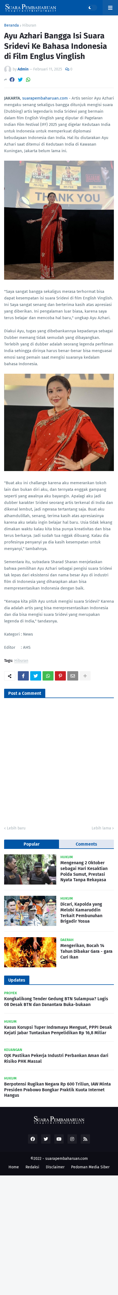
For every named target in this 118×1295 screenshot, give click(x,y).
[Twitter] (20, 79)
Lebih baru (16, 828)
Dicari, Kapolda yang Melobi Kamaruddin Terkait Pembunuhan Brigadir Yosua (81, 913)
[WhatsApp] (28, 79)
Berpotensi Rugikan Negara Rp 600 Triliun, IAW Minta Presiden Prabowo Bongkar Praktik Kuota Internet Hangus (57, 1089)
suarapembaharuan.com (45, 98)
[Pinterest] (60, 676)
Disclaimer (55, 1167)
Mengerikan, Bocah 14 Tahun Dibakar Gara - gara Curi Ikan (86, 951)
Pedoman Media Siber (90, 1167)
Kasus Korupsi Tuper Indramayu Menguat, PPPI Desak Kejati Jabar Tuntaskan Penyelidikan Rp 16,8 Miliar (58, 1030)
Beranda (11, 25)
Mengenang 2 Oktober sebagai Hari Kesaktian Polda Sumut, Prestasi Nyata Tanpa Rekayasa (84, 871)
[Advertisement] (59, 1234)
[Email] (72, 676)
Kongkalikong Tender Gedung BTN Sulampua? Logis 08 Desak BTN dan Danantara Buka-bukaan (56, 1001)
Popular (32, 844)
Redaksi (32, 1167)
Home (14, 1167)
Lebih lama (101, 828)
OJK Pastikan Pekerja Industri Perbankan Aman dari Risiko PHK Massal (56, 1058)
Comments (86, 844)
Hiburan (29, 25)
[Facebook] (12, 79)
